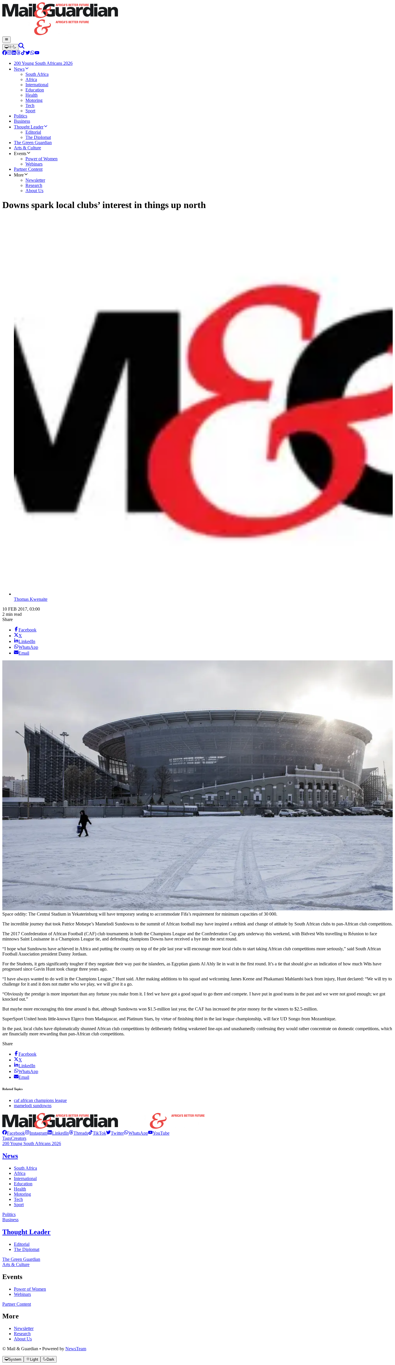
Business (10, 1219)
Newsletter (24, 1328)
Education (23, 1183)
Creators (18, 1138)
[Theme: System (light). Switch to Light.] (10, 47)
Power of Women (30, 1289)
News (10, 1156)
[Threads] (18, 53)
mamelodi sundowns (32, 1105)
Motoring (22, 1194)
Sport (19, 1204)
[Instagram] (9, 53)
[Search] (21, 47)
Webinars (22, 1294)
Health (20, 1188)
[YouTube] (37, 53)
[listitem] (13, 1133)
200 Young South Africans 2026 (31, 1143)
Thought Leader (26, 1232)
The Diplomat (26, 1249)
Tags (6, 1138)
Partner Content (16, 1304)
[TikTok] (23, 53)
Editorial (21, 1244)
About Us (23, 1338)
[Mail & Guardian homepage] (197, 19)
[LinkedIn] (14, 53)
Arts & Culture (15, 1264)
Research (22, 1333)
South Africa (25, 1168)
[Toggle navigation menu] (6, 39)
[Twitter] (27, 53)
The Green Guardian (21, 1259)
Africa (19, 1173)
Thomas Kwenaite (30, 599)
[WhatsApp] (32, 53)
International (25, 1178)
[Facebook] (4, 53)
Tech (18, 1199)
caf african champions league (40, 1100)
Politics (9, 1214)
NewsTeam (75, 1348)
